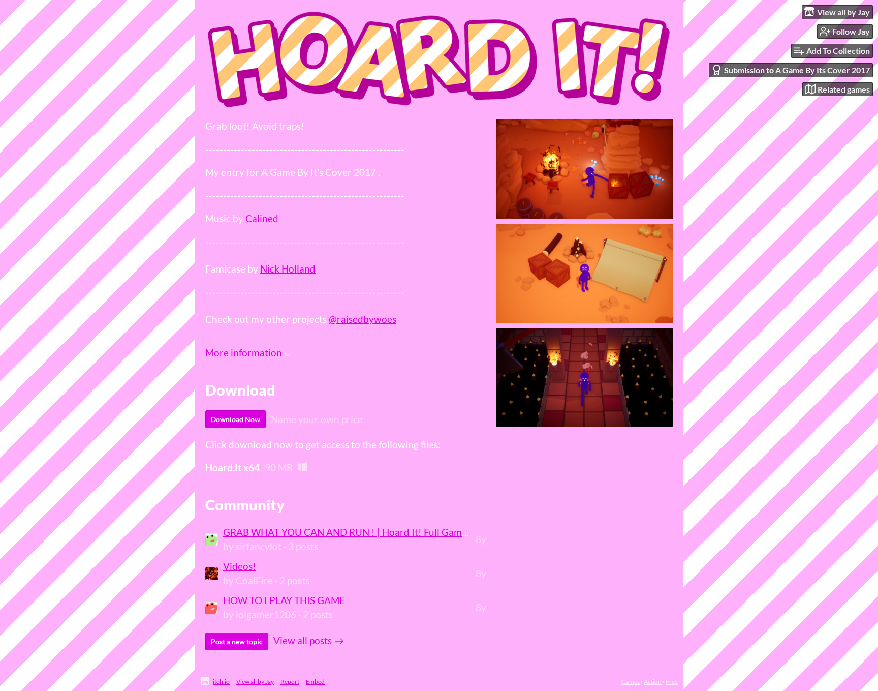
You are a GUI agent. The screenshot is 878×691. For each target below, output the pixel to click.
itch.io (221, 681)
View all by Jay (255, 681)
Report (289, 681)
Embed (315, 681)
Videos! (239, 566)
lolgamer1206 (266, 614)
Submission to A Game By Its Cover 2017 (797, 70)
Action (653, 681)
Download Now (235, 419)
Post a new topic (237, 641)
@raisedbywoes (362, 319)
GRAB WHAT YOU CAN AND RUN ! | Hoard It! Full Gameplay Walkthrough (383, 532)
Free (672, 681)
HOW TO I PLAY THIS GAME (284, 600)
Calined (261, 218)
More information (243, 352)
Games (630, 681)
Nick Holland (288, 269)
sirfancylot (258, 546)
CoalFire (254, 580)
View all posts (302, 640)
